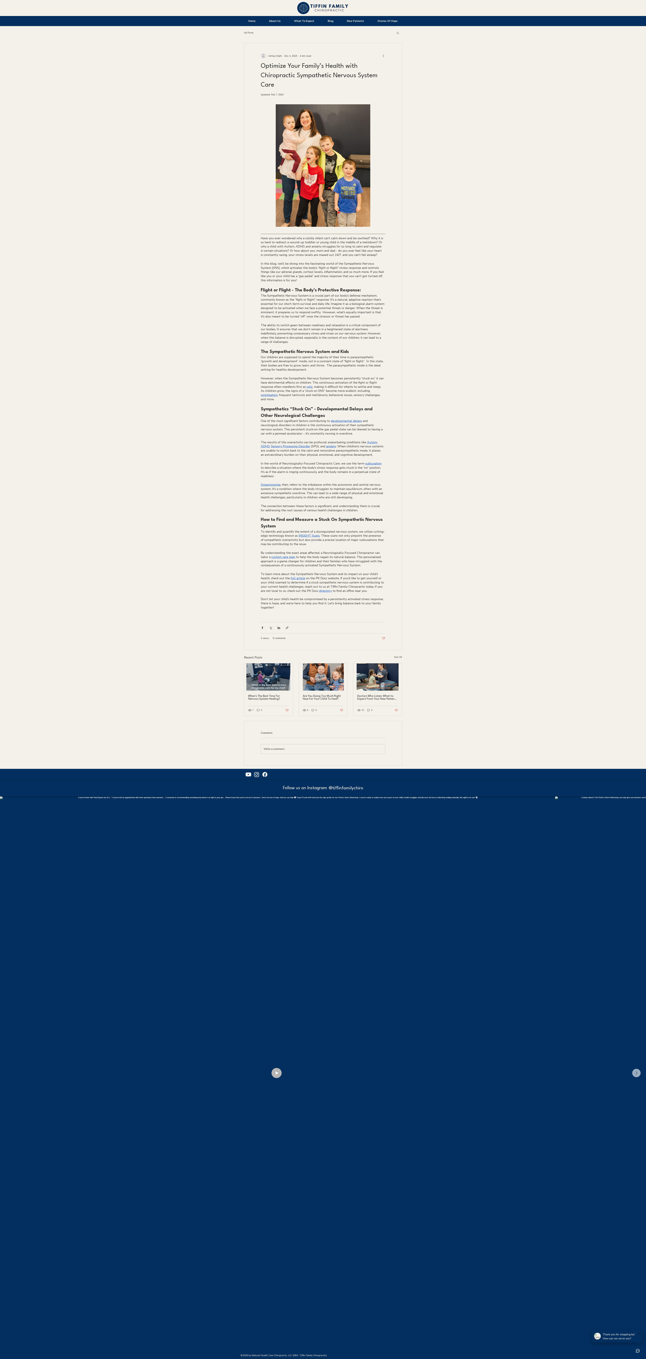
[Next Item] (636, 1073)
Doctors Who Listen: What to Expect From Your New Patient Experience (376, 697)
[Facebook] (265, 774)
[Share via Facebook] (262, 627)
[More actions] (383, 56)
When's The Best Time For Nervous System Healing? (264, 697)
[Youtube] (248, 774)
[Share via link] (287, 627)
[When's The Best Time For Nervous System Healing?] (268, 677)
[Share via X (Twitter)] (270, 627)
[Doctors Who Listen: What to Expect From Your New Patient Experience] (377, 677)
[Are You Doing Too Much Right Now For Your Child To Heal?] (323, 677)
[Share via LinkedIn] (278, 627)
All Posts (249, 32)
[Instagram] (256, 774)
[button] (397, 32)
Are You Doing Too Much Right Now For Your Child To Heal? (322, 697)
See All (398, 657)
